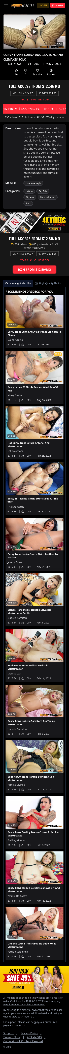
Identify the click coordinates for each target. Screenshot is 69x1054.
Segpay (35, 1022)
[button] (34, 31)
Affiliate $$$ (36, 1037)
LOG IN (43, 5)
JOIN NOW (57, 5)
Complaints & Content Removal (23, 1041)
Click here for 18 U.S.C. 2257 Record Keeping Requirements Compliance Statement (31, 1002)
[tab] (18, 283)
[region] (34, 31)
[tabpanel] (34, 624)
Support (10, 1033)
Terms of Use (13, 1037)
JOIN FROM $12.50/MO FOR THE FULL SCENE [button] (34, 108)
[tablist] (34, 283)
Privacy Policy (31, 1033)
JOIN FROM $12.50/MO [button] (34, 269)
